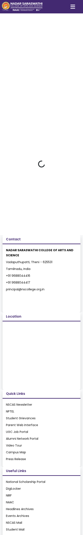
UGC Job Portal (17, 432)
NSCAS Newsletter (19, 404)
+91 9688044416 (18, 276)
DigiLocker (13, 488)
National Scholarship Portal (25, 482)
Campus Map (16, 452)
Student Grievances (21, 418)
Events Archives (17, 516)
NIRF (9, 495)
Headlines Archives (20, 509)
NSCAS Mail (14, 523)
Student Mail (15, 529)
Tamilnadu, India (18, 269)
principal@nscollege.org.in (25, 289)
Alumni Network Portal (22, 439)
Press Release (16, 459)
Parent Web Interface (22, 425)
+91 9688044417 (18, 282)
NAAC (10, 502)
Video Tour (14, 445)
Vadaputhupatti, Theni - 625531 (29, 262)
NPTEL (10, 411)
